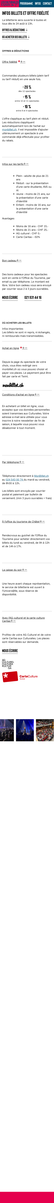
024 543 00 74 (15, 479)
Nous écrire (10, 298)
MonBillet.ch (41, 476)
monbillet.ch (9, 129)
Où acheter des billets (15, 37)
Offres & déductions (14, 30)
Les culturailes (9, 3)
